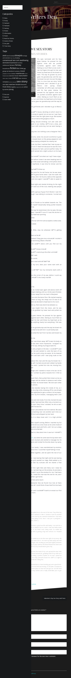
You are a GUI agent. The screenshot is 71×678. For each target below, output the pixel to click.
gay (25, 68)
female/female (6, 68)
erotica (20, 63)
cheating (17, 58)
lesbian (13, 73)
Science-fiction (8, 41)
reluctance (24, 78)
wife (22, 87)
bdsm (7, 55)
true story (7, 87)
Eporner (6, 97)
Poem (6, 36)
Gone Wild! (7, 99)
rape (20, 78)
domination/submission (10, 63)
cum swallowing (22, 60)
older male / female (7, 78)
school (10, 82)
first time (20, 68)
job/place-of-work (7, 73)
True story (7, 46)
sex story (22, 81)
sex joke (14, 82)
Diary (5, 18)
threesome (23, 84)
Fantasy (6, 28)
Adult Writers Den (35, 16)
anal (4, 55)
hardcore (11, 71)
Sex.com (6, 94)
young (11, 89)
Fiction (6, 31)
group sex (5, 71)
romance (6, 82)
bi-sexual (12, 55)
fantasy (18, 65)
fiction (13, 68)
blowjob (18, 55)
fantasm (12, 65)
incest (22, 71)
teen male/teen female (13, 84)
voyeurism (18, 87)
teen (4, 84)
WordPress (32, 673)
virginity (13, 87)
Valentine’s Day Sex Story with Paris (54, 598)
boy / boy (12, 58)
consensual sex (9, 60)
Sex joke (6, 43)
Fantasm (6, 23)
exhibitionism (6, 65)
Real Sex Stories (35, 54)
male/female (20, 73)
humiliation (17, 71)
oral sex (15, 78)
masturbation (23, 76)
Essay (6, 20)
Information (7, 33)
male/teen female (13, 76)
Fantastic (7, 25)
